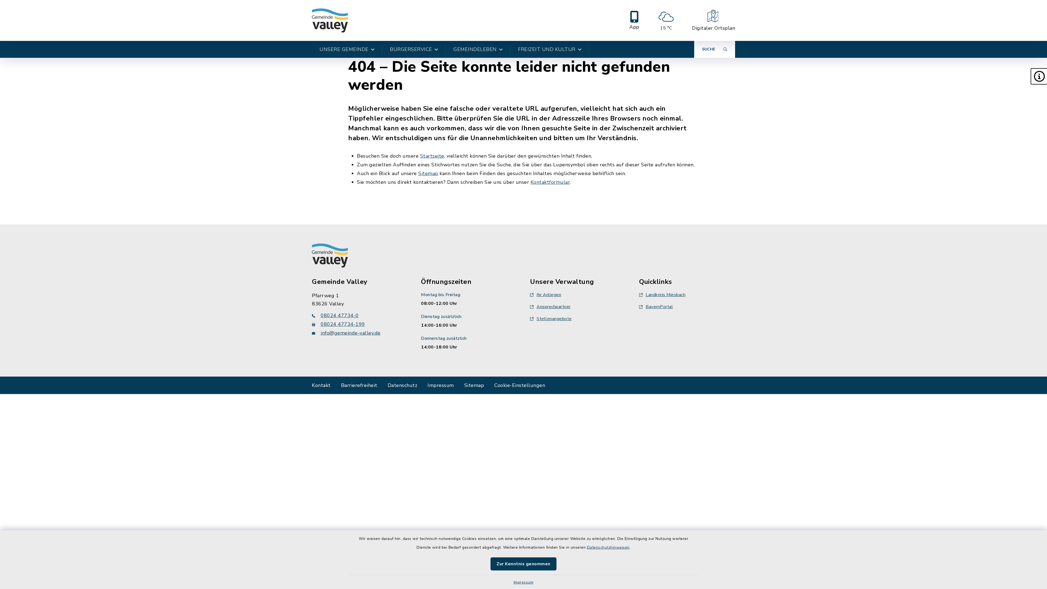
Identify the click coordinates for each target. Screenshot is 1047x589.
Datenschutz (402, 385)
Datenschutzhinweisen (608, 547)
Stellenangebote (554, 319)
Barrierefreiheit (359, 385)
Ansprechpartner (554, 307)
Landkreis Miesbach (665, 295)
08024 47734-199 (343, 324)
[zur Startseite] (330, 20)
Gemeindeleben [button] (475, 49)
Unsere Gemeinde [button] (344, 49)
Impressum (524, 582)
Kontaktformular (550, 182)
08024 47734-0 (340, 315)
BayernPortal (659, 307)
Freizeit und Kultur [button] (547, 49)
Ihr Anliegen (549, 295)
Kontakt (321, 385)
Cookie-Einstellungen (519, 385)
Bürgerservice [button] (411, 49)
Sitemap (428, 173)
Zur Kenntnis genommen (523, 564)
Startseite (432, 156)
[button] (1039, 76)
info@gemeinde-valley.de (351, 333)
